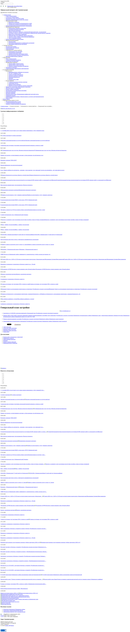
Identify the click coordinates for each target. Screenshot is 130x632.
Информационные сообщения (10, 343)
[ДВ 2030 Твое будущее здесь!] (8, 600)
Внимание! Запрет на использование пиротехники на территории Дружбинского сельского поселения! (73, 289)
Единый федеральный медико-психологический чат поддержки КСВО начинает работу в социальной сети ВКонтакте (83, 180)
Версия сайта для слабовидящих (14, 6)
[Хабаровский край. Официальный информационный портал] (15, 596)
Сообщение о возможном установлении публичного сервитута (15, 303)
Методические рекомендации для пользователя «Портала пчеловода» (17, 185)
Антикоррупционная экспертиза (16, 29)
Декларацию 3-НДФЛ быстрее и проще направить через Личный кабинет (53, 269)
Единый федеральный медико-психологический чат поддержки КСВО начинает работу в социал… (24, 431)
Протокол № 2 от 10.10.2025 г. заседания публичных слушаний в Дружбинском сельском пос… (23, 565)
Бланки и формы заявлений (12, 89)
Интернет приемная (10, 93)
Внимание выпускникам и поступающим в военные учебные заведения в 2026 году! (20, 542)
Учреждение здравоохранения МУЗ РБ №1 (13, 610)
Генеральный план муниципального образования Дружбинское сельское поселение (35, 321)
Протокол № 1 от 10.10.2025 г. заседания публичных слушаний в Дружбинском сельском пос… (23, 570)
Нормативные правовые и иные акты (17, 28)
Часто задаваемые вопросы (15, 38)
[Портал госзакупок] (5, 603)
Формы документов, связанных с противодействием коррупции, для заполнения (27, 31)
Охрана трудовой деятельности (16, 74)
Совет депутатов (7, 326)
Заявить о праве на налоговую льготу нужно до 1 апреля (41, 244)
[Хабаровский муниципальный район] (10, 598)
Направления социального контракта (27, 190)
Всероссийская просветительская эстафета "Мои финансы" (14, 588)
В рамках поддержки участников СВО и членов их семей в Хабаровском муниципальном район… (23, 584)
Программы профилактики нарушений (18, 44)
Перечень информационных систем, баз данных (17, 19)
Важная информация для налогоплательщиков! (11, 165)
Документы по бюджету (11, 67)
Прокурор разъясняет (11, 91)
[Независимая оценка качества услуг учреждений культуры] (15, 595)
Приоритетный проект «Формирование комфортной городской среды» (22, 94)
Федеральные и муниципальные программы (16, 90)
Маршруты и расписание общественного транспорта (18, 86)
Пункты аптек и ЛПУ (14, 79)
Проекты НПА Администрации (16, 63)
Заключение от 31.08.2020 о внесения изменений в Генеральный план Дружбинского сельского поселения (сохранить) (30, 313)
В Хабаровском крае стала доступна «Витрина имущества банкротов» (50, 150)
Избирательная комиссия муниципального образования (19, 25)
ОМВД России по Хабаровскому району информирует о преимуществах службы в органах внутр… (24, 491)
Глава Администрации (11, 16)
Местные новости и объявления (13, 88)
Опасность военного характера (16, 75)
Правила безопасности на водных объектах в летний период (44, 175)
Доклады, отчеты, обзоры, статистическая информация (21, 36)
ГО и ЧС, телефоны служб (15, 73)
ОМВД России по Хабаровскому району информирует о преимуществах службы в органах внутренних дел (25, 254)
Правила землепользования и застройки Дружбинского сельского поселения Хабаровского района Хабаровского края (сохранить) (33, 319)
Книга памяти (9, 97)
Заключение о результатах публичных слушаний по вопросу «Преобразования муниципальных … (23, 560)
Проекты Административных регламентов (18, 66)
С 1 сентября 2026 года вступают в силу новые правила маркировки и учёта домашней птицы (22, 130)
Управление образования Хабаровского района (14, 609)
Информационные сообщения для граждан (19, 72)
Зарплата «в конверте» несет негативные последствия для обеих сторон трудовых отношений (67, 219)
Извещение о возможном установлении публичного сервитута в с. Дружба (18, 264)
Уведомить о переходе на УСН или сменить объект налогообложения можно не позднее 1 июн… (23, 454)
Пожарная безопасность (14, 77)
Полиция (11, 78)
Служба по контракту (17, 135)
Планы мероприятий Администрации (14, 39)
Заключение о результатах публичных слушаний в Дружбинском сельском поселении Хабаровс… (23, 556)
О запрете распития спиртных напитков (18, 82)
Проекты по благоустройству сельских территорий (20, 85)
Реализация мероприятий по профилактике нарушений (21, 42)
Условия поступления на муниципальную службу (20, 24)
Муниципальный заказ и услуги (13, 101)
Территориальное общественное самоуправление (17, 68)
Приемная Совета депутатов (9, 330)
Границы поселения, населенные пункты (18, 53)
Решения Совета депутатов (9, 329)
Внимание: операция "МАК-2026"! (9, 160)
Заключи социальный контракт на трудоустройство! (38, 140)
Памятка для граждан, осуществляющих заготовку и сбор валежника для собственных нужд (22, 155)
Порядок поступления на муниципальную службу (20, 23)
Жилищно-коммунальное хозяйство (14, 56)
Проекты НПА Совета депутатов (16, 64)
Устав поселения (10, 49)
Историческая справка (11, 46)
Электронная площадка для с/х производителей (14, 611)
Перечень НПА (12, 41)
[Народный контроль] (6, 604)
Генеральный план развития (12, 47)
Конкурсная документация (12, 61)
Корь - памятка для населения (22, 224)
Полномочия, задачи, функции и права (15, 18)
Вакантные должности (14, 22)
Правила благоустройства (15, 84)
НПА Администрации (11, 58)
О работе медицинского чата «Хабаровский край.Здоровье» (14, 214)
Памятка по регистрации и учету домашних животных (39, 195)
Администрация (4, 106)
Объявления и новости (8, 338)
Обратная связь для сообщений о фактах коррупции (21, 35)
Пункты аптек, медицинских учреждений (13, 337)
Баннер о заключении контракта (23, 274)
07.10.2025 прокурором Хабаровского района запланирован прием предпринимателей (21, 574)
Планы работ (6, 331)
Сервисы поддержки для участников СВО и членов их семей (44, 284)
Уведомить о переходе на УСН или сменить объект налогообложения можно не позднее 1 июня (23, 209)
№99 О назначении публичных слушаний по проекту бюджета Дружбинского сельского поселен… (23, 528)
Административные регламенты (13, 60)
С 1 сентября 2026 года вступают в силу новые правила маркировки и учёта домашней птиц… (23, 390)
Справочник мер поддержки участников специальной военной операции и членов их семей (22, 145)
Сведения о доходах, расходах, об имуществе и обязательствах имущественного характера (29, 33)
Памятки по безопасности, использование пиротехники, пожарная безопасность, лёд (60, 294)
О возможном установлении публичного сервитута (12, 279)
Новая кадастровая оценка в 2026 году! (10, 593)
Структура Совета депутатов (10, 328)
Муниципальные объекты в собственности (19, 55)
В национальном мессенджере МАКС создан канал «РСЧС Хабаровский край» (19, 199)
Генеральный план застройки (15, 51)
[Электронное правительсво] (10, 601)
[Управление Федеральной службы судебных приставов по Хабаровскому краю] (19, 599)
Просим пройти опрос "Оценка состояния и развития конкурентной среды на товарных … (22, 579)
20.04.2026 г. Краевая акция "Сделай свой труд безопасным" (48, 234)
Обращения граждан (10, 95)
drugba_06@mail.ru (9, 625)
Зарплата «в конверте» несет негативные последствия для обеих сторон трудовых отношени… (22, 464)
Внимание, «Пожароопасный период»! (29, 249)
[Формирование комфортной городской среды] (12, 594)
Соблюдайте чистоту (13, 83)
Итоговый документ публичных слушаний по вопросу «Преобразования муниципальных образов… (24, 551)
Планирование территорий (15, 52)
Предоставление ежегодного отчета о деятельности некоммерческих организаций (19, 239)
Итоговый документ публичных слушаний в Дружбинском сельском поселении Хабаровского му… (24, 547)
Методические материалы (15, 30)
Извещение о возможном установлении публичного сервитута (15, 533)
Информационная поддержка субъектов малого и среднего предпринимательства (25, 96)
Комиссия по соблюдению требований (17, 34)
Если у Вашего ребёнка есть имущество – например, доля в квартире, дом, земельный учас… (22, 427)
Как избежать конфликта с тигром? (26, 299)
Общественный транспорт (9, 339)
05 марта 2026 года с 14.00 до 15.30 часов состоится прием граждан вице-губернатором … (21, 496)
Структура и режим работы (12, 17)
